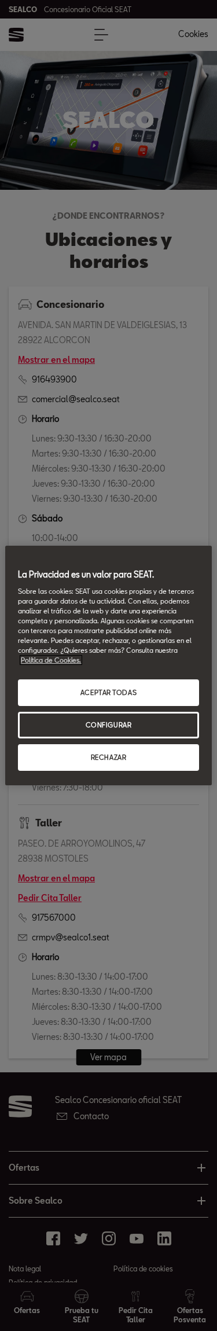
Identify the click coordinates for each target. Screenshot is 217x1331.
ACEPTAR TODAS (108, 692)
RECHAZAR (109, 757)
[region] (108, 665)
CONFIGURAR (109, 725)
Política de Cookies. (51, 660)
